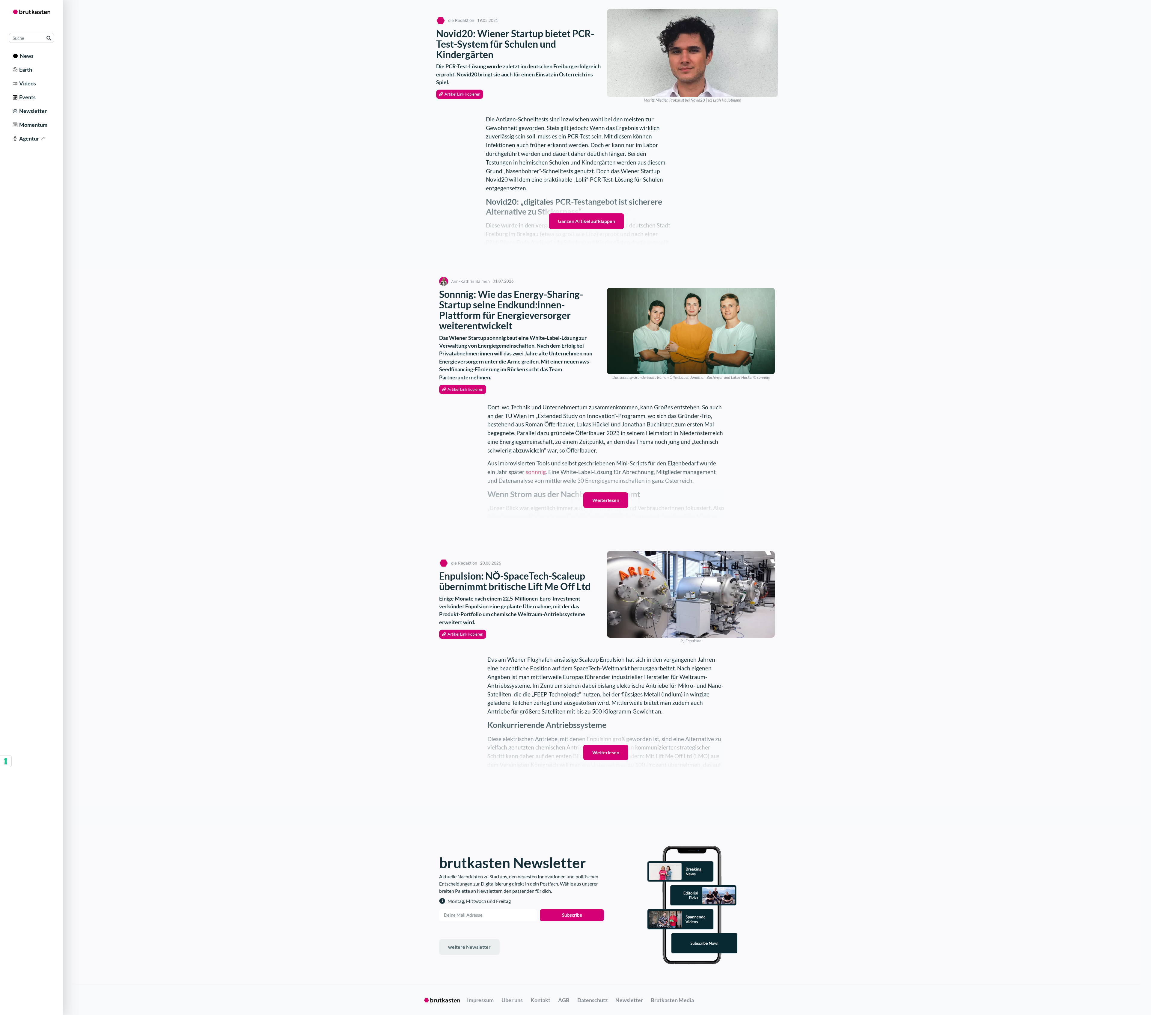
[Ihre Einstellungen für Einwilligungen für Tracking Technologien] (5, 761)
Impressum (480, 1000)
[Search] (49, 38)
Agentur (28, 138)
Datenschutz (592, 1000)
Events (26, 97)
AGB (564, 1000)
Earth (24, 69)
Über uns (512, 1000)
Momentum (32, 124)
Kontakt (540, 1000)
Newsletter (32, 111)
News (26, 55)
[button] (459, 94)
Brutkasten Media (672, 1000)
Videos (26, 83)
